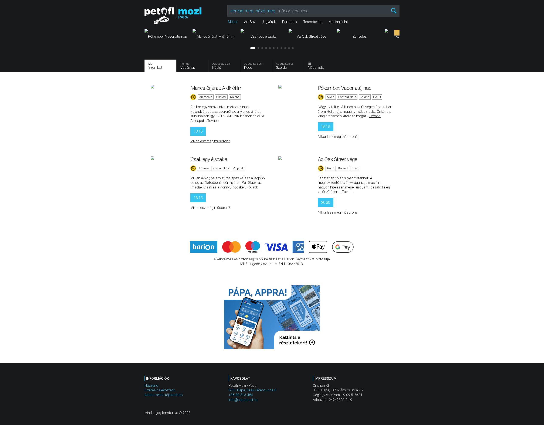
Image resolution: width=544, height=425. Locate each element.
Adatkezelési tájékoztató (163, 395)
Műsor (233, 22)
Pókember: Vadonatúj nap (344, 88)
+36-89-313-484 (241, 395)
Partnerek (289, 22)
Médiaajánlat (338, 22)
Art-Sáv (249, 22)
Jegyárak (269, 22)
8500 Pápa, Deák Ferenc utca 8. (253, 390)
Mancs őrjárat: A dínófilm (216, 88)
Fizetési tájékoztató (159, 390)
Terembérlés (312, 22)
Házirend (151, 386)
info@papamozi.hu (243, 400)
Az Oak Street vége (337, 159)
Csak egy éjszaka (208, 159)
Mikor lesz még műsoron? (210, 141)
